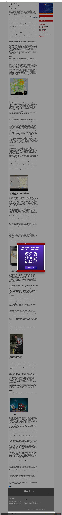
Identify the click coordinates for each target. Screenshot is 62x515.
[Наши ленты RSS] (54, 1)
